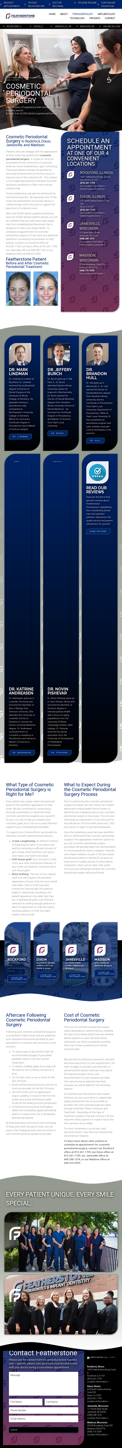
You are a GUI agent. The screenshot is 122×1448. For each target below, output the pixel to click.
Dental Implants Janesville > (92, 245)
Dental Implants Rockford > (92, 189)
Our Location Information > (92, 186)
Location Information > (98, 1381)
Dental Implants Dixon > (91, 216)
